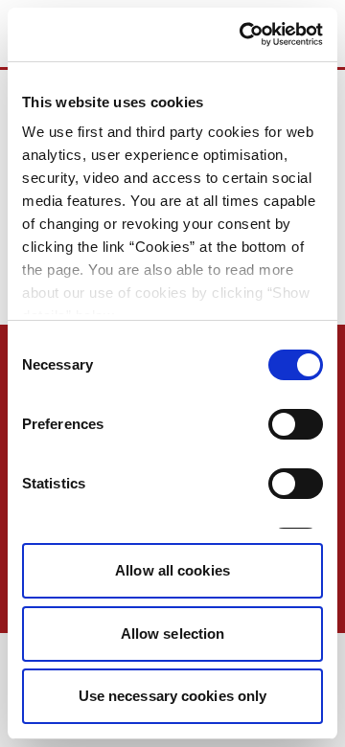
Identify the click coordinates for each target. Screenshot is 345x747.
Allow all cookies (172, 570)
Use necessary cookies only (173, 696)
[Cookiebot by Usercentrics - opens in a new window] (243, 34)
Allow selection (173, 633)
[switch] (295, 424)
